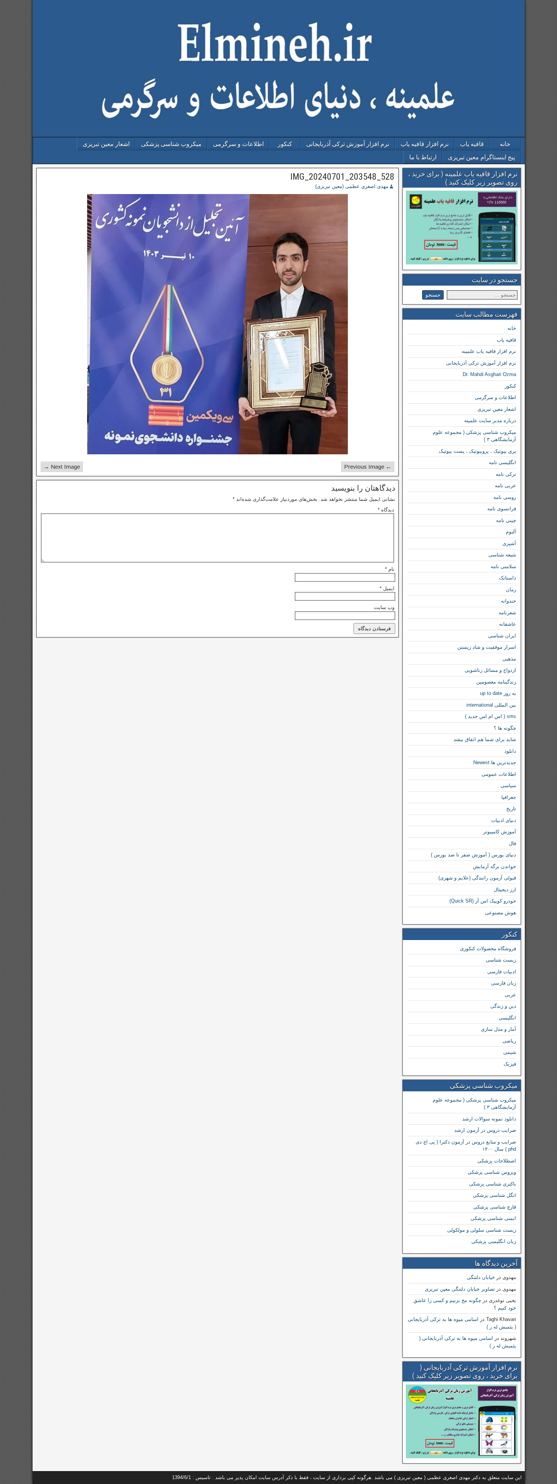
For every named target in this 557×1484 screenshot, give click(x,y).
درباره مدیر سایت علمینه (490, 420)
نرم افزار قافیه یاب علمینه (489, 351)
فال (512, 843)
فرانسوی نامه (501, 508)
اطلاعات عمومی (499, 774)
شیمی (509, 1052)
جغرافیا (508, 797)
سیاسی (508, 785)
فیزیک (510, 1064)
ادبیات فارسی (501, 971)
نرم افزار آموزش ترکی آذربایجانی (347, 144)
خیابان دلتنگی (481, 1277)
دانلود (510, 751)
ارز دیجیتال (505, 889)
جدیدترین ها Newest (494, 762)
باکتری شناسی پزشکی (492, 1184)
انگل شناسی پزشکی (494, 1195)
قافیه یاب (472, 144)
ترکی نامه (506, 474)
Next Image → (62, 466)
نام (389, 569)
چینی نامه (506, 520)
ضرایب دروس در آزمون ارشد (485, 1130)
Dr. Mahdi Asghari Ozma (489, 374)
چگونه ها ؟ (505, 728)
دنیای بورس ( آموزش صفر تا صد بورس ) (473, 855)
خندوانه (508, 601)
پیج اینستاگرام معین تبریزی (481, 157)
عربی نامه (505, 485)
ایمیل (387, 588)
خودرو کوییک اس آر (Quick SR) (482, 901)
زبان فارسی (503, 983)
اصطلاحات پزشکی (496, 1161)
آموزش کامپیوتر (499, 831)
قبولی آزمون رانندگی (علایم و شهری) (477, 878)
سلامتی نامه (503, 566)
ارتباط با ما (423, 157)
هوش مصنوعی (500, 912)
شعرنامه (507, 612)
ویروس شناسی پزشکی (492, 1172)
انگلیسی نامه (502, 462)
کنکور (285, 144)
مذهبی (509, 659)
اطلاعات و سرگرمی (238, 144)
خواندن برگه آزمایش (494, 866)
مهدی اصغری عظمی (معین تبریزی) (351, 186)
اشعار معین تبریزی (106, 144)
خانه (505, 144)
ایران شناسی (502, 636)
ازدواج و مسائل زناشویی (490, 670)
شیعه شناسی (502, 555)
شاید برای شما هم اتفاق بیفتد (485, 739)
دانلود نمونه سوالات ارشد (489, 1119)
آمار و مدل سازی (498, 1029)
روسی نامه (504, 497)
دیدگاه (386, 510)
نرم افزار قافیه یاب (425, 144)
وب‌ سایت (384, 607)
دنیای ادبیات (503, 820)
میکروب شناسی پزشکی (171, 144)
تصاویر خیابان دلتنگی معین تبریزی (460, 1289)
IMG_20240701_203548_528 (342, 176)
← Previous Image (367, 466)
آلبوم (511, 532)
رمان (511, 589)
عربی (510, 995)
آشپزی (509, 543)
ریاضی (509, 1041)
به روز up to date (498, 693)
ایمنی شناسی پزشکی (493, 1218)
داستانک (507, 578)
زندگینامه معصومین (496, 682)
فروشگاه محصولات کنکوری (488, 948)
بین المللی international (491, 705)
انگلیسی (507, 1018)
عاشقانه (507, 624)
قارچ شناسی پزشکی (494, 1207)
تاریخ (511, 808)
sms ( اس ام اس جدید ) (490, 716)
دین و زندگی (503, 1006)
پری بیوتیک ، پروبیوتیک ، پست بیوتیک (477, 451)
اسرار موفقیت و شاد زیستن (486, 647)
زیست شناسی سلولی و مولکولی (481, 1230)
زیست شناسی (501, 960)
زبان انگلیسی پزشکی (493, 1241)
